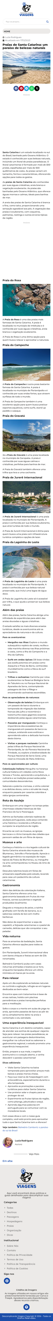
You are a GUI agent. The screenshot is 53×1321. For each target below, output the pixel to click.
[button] (16, 88)
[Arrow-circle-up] (26, 1307)
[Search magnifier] (47, 22)
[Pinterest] (7, 1281)
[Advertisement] (26, 123)
